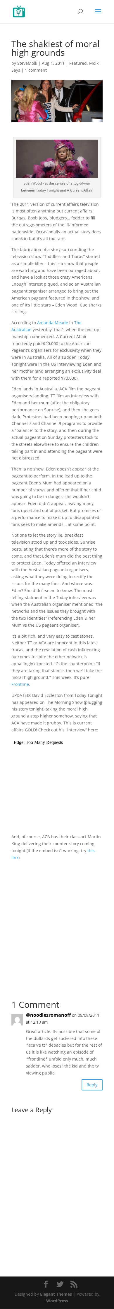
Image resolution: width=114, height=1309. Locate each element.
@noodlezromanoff (48, 1015)
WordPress (57, 1300)
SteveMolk (27, 63)
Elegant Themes (56, 1294)
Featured (78, 63)
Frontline (20, 684)
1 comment (36, 70)
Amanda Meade (52, 322)
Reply (92, 1085)
